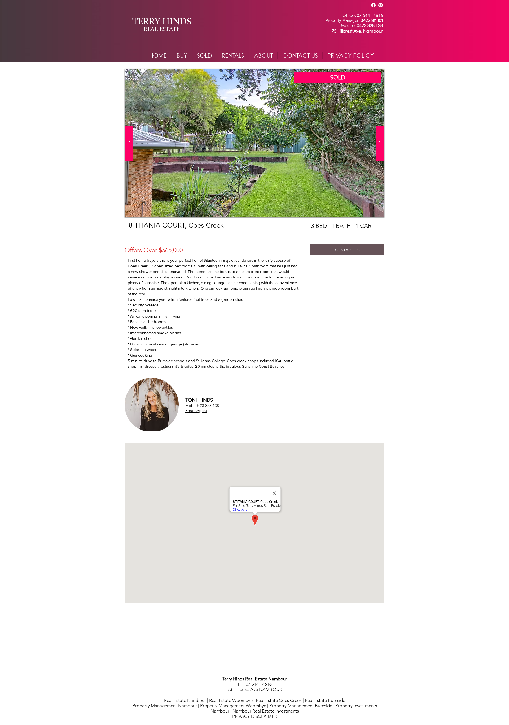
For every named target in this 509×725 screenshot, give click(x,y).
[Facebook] (373, 5)
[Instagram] (380, 5)
